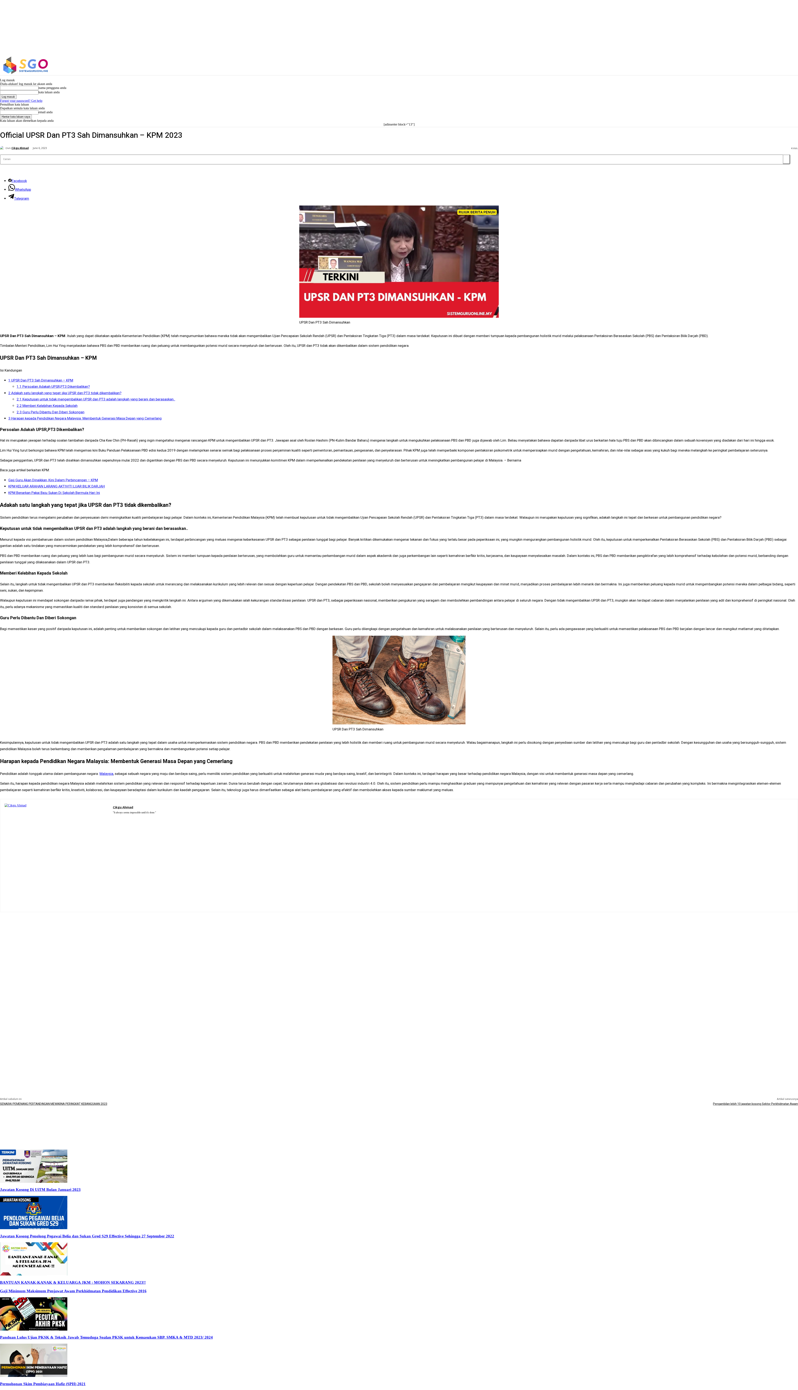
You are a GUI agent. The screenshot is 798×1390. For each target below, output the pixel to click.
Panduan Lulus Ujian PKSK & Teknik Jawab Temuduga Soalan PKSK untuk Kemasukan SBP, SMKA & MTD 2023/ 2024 (106, 1337)
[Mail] (120, 818)
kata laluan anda (49, 92)
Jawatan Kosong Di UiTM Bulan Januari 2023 (40, 1189)
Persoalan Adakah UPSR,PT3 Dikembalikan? (53, 386)
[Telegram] (126, 818)
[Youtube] (138, 818)
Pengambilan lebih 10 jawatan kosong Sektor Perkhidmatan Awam (755, 1104)
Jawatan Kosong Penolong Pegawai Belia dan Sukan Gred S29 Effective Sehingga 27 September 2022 (87, 1236)
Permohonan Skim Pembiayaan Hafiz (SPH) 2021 (43, 1384)
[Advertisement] (399, 941)
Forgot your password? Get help (21, 100)
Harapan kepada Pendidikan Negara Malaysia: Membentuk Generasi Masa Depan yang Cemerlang (85, 418)
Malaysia (106, 773)
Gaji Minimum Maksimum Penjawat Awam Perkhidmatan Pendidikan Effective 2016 (73, 1291)
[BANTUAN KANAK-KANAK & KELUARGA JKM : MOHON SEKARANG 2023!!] (33, 1274)
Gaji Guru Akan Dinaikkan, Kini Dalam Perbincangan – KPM (53, 480)
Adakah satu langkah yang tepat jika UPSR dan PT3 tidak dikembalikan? (64, 393)
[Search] (786, 159)
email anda (45, 112)
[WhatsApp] (132, 818)
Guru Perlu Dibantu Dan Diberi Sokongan (50, 412)
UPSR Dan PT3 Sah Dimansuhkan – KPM (40, 380)
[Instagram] (652, 65)
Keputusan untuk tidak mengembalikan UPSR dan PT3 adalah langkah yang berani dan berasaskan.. (96, 399)
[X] (661, 65)
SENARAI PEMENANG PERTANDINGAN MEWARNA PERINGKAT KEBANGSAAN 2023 (53, 1104)
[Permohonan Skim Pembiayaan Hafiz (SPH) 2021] (33, 1376)
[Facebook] (643, 65)
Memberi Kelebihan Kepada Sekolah (47, 405)
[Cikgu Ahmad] (2, 148)
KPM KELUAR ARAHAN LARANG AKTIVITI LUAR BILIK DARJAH (56, 486)
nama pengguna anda (52, 88)
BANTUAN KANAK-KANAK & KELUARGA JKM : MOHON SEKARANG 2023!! (73, 1282)
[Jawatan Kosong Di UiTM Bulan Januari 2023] (33, 1181)
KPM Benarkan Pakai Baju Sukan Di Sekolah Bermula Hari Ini (54, 492)
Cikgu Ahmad (20, 148)
